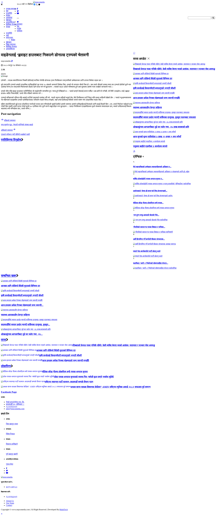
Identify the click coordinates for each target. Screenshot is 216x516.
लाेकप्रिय (6, 366)
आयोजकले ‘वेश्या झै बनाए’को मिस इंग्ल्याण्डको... (150, 191)
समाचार (19, 24)
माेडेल (8, 15)
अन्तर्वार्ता (9, 18)
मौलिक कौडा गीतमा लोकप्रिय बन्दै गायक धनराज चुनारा (65, 371)
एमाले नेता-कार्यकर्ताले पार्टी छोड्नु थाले (146, 251)
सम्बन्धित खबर (8, 275)
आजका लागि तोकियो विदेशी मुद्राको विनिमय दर (152, 78)
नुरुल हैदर (9, 464)
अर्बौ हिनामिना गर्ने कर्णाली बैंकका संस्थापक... (149, 239)
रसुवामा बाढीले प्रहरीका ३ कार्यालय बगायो (150, 146)
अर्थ (7, 35)
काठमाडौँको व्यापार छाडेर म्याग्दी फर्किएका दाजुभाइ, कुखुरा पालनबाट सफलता (164, 117)
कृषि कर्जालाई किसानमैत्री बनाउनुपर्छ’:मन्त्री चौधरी (154, 88)
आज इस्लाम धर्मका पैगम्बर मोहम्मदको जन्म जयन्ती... (22, 305)
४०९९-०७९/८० (11, 487)
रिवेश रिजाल (10, 434)
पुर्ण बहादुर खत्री (12, 454)
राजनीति (9, 13)
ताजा (3, 339)
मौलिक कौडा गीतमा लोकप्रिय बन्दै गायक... (148, 203)
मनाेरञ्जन (9, 37)
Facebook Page (9, 392)
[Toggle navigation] (18, 18)
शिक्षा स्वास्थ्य (11, 44)
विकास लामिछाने (12, 444)
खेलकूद (8, 20)
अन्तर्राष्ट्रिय (10, 22)
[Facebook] (6, 468)
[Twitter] (7, 471)
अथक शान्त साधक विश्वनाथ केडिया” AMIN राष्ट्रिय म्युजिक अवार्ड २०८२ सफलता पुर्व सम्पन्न (110, 387)
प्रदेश (19, 28)
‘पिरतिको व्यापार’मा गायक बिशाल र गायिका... (149, 227)
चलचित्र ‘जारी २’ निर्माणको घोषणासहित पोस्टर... (150, 263)
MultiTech (64, 510)
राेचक (8, 27)
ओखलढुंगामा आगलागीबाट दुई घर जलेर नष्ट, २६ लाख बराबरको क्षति (161, 127)
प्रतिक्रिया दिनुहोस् (11, 139)
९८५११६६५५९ (11, 406)
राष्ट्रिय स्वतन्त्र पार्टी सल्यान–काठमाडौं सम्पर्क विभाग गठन (69, 381)
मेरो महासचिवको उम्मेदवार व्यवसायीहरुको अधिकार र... (152, 167)
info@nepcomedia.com (15, 409)
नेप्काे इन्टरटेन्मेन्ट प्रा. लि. (15, 402)
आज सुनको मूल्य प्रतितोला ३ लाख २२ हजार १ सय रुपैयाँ (157, 136)
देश (7, 11)
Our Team (10, 503)
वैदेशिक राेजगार (11, 24)
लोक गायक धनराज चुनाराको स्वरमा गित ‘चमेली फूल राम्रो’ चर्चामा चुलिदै (84, 376)
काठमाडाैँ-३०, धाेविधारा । (15, 404)
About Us (10, 501)
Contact (9, 505)
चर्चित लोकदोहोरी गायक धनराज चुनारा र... (148, 179)
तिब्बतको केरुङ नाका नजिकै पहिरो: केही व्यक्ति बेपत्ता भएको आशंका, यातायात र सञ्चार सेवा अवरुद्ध (174, 69)
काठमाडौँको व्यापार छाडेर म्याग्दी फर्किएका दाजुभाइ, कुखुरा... (25, 324)
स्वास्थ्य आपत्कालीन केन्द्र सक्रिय (147, 107)
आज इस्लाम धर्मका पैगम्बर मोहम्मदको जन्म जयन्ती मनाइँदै (156, 98)
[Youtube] (7, 473)
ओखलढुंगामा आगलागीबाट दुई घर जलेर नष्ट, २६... (22, 334)
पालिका (19, 31)
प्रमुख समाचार (11, 9)
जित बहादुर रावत (12, 424)
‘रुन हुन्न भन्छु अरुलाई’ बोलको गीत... (146, 215)
